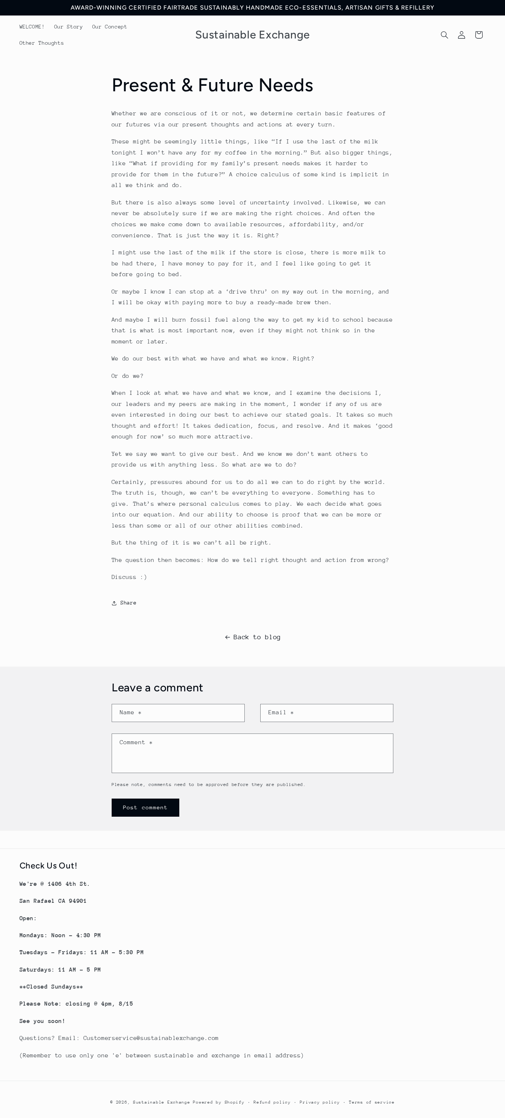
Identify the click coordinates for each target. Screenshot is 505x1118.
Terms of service (372, 1102)
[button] (444, 34)
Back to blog (257, 637)
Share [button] (128, 603)
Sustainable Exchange (161, 1102)
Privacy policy (320, 1102)
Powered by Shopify (218, 1102)
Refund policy (272, 1102)
